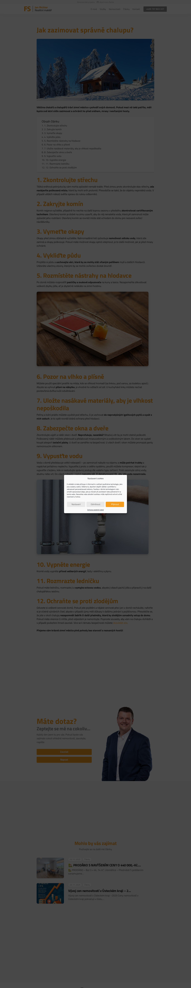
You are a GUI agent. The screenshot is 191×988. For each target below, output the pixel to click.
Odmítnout (95, 504)
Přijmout (115, 504)
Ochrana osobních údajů (95, 510)
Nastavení (76, 504)
